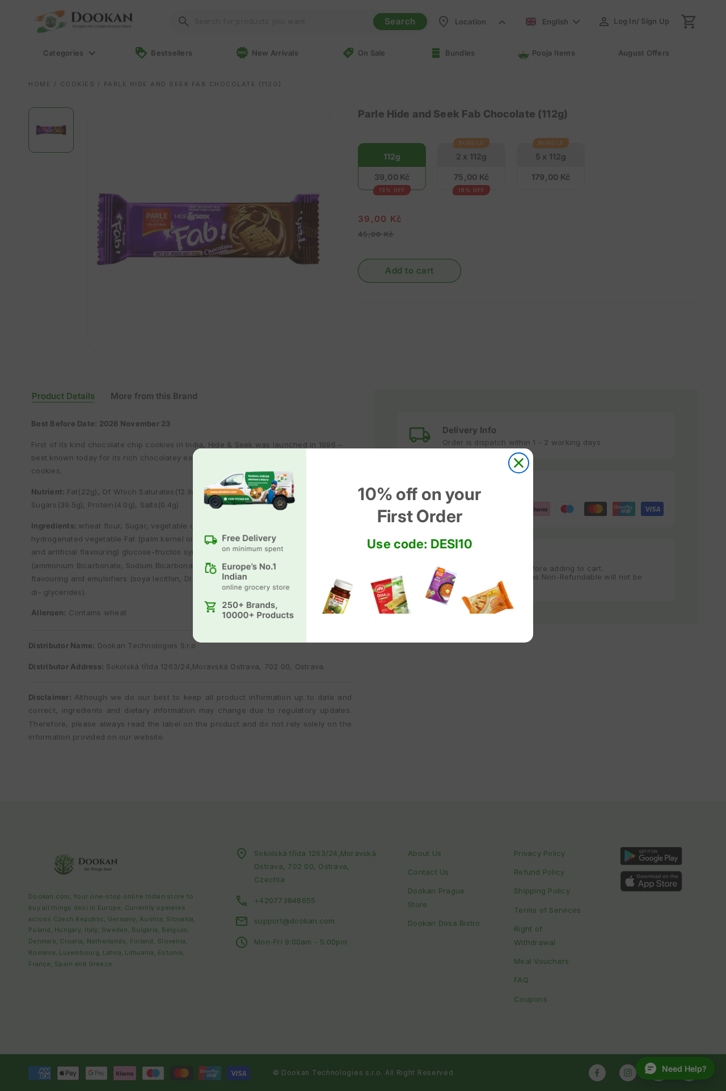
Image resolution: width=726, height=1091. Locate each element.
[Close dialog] (519, 463)
